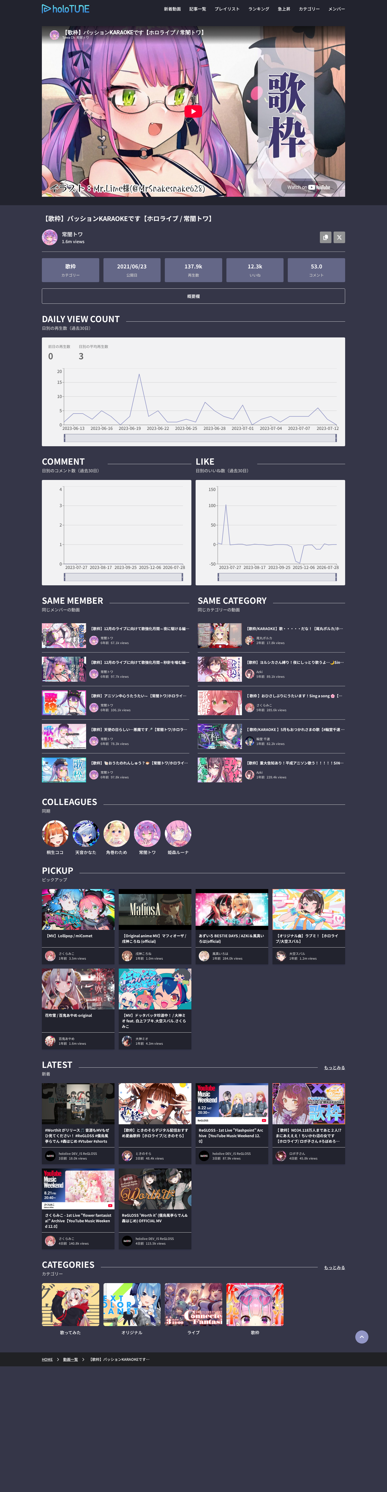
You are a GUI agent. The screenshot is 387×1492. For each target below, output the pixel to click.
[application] (193, 405)
